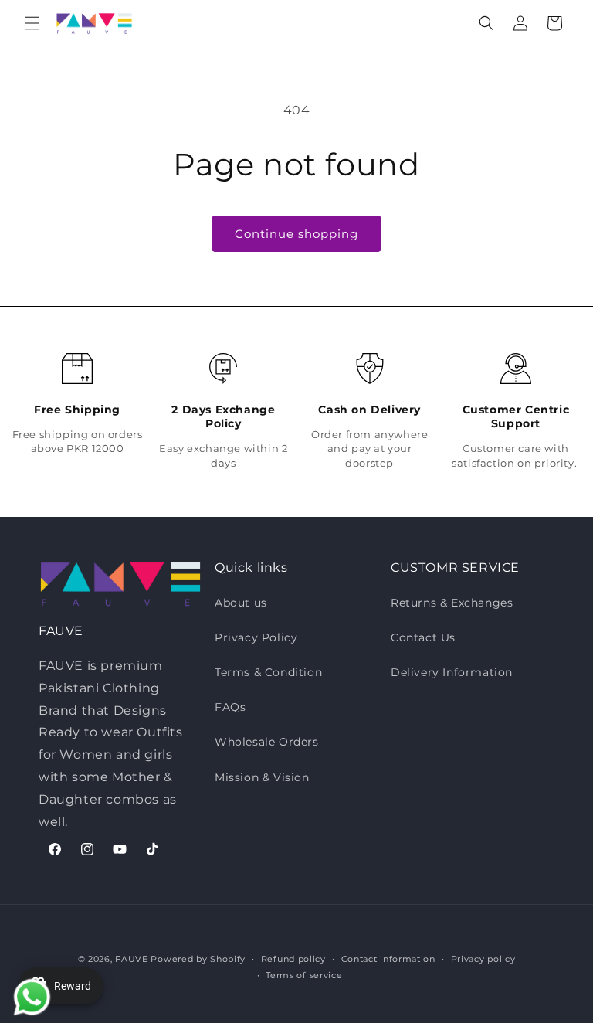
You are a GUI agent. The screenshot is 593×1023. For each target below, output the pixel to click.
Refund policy (293, 958)
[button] (32, 23)
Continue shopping (296, 233)
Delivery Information (452, 672)
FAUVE (131, 958)
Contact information (388, 958)
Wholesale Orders (267, 742)
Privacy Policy (256, 637)
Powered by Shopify (198, 958)
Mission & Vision (262, 777)
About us (241, 603)
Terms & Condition (268, 672)
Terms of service (304, 975)
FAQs (230, 707)
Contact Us (423, 637)
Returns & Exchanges (452, 603)
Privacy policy (483, 958)
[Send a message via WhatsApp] (29, 994)
